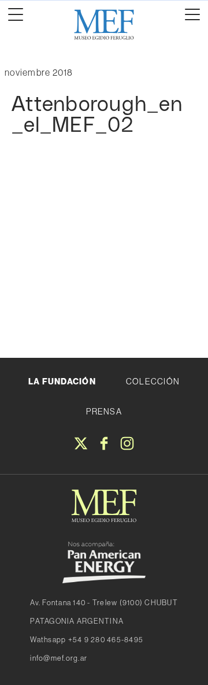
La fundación (62, 381)
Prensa (104, 411)
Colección (153, 381)
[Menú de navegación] (15, 14)
